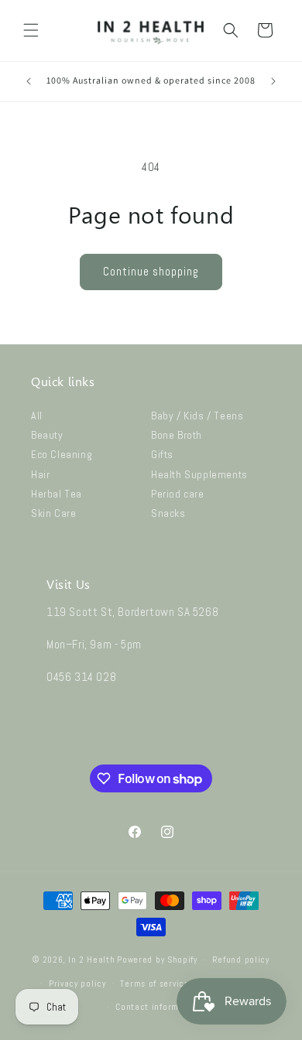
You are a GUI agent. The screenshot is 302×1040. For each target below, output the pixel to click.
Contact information (158, 1006)
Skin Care (53, 513)
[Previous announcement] (29, 81)
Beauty (47, 435)
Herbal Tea (56, 494)
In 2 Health (91, 959)
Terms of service (154, 983)
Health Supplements (199, 474)
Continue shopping (151, 271)
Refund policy (240, 959)
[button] (31, 30)
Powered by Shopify (157, 959)
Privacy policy (77, 983)
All (37, 415)
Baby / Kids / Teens (197, 415)
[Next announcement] (273, 81)
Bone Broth (176, 435)
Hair (40, 474)
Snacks (168, 513)
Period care (177, 494)
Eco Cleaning (61, 454)
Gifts (162, 454)
